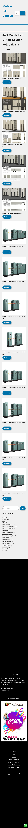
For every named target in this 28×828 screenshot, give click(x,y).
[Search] (22, 13)
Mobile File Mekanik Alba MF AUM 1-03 (13, 111)
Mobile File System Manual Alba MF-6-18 (13, 388)
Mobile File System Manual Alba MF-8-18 (13, 459)
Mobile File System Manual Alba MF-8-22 (13, 494)
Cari (23, 508)
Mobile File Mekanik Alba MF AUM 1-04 (13, 180)
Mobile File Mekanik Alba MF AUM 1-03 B (13, 146)
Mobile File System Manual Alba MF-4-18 (13, 318)
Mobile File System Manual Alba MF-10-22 (13, 282)
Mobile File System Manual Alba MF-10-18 (13, 247)
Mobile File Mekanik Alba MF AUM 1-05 (13, 213)
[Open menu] (14, 28)
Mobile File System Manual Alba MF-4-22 (13, 353)
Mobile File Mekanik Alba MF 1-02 (12, 78)
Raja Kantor (20, 774)
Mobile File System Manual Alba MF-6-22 (13, 423)
